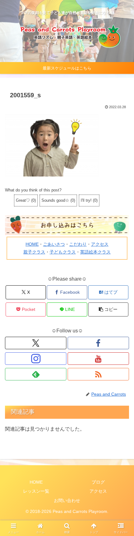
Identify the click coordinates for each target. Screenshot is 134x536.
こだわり (78, 244)
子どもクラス (63, 251)
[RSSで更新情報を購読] (98, 374)
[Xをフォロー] (35, 343)
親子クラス (34, 251)
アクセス (99, 244)
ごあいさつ (54, 244)
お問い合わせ (67, 500)
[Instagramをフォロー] (35, 358)
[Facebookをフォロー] (98, 343)
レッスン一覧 (36, 491)
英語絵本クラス (95, 251)
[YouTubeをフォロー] (98, 358)
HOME (32, 244)
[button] (108, 309)
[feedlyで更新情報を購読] (35, 374)
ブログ (98, 482)
